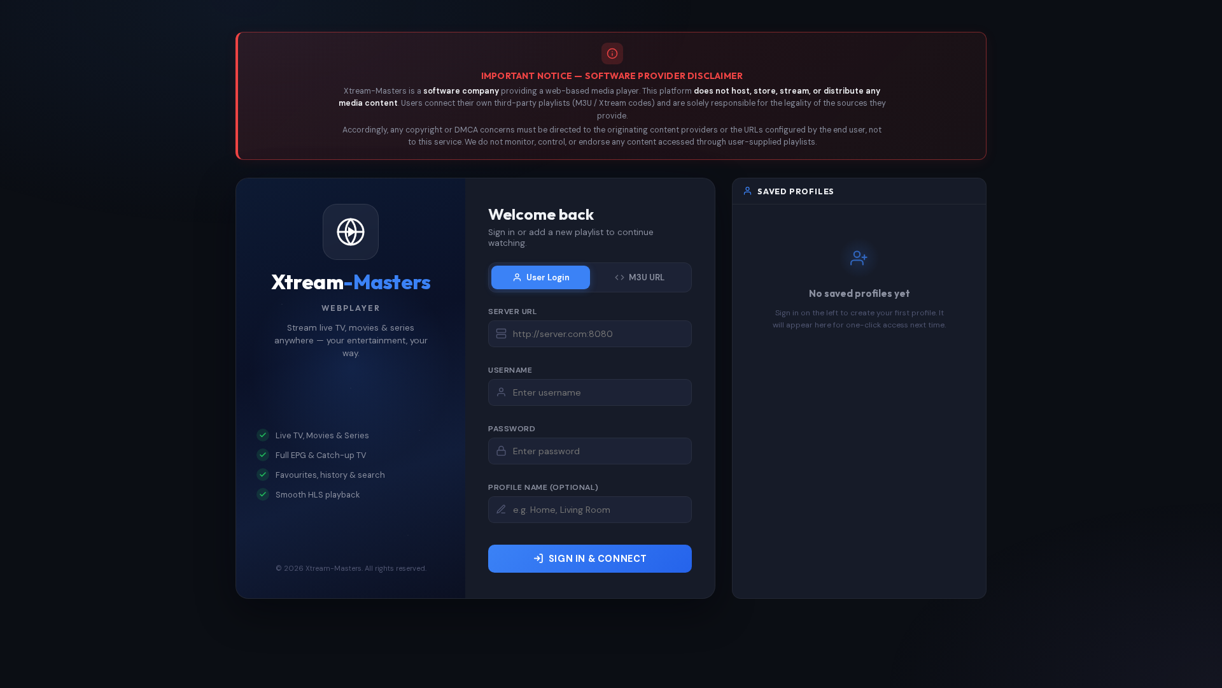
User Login (548, 277)
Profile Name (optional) (543, 487)
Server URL (512, 311)
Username (510, 370)
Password (511, 429)
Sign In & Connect (598, 558)
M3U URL (646, 277)
